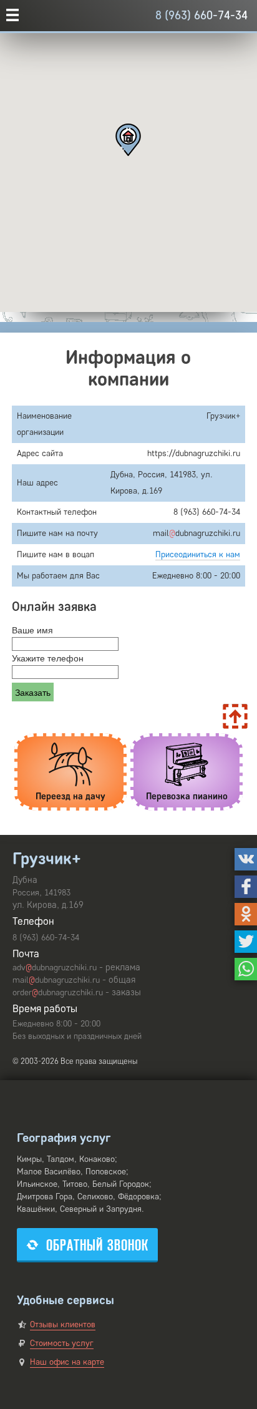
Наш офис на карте (67, 1362)
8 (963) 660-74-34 (201, 15)
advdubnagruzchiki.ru (54, 967)
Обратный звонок (97, 1245)
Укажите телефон (48, 657)
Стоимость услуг (62, 1343)
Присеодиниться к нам (197, 554)
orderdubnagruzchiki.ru (57, 992)
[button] (128, 140)
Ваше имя (32, 629)
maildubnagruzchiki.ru (56, 980)
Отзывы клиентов (62, 1324)
